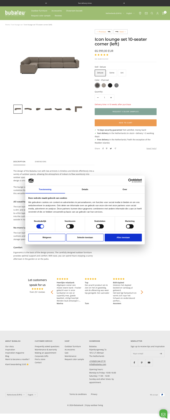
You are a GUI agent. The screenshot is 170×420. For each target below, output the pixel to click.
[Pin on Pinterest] (106, 148)
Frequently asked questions (47, 346)
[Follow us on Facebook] (134, 362)
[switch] (70, 226)
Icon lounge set (17, 24)
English (129, 13)
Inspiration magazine (14, 353)
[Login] (157, 13)
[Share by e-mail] (115, 148)
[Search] (152, 13)
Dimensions (40, 162)
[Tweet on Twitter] (111, 148)
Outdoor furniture (39, 10)
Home (7, 24)
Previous (102, 31)
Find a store (40, 359)
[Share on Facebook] (103, 148)
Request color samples (126, 111)
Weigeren (46, 237)
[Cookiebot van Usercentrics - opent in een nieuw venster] (130, 181)
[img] (37, 288)
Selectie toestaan (85, 237)
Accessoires (70, 349)
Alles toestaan (123, 237)
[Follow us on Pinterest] (141, 362)
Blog (7, 356)
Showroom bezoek (74, 10)
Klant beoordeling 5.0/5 (16, 364)
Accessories (57, 10)
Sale (66, 353)
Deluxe (100, 72)
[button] (53, 292)
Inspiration (10, 349)
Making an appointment (45, 353)
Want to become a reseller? (17, 359)
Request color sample (40, 15)
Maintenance (70, 356)
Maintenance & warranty (46, 349)
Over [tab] (125, 189)
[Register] (161, 354)
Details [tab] (85, 189)
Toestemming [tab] (45, 189)
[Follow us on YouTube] (149, 362)
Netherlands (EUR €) (114, 13)
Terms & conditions (78, 394)
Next (122, 31)
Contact (38, 362)
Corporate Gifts (41, 356)
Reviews (58, 15)
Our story (9, 346)
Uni (122, 72)
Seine (111, 72)
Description (19, 162)
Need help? (151, 148)
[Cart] (163, 13)
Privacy (94, 394)
